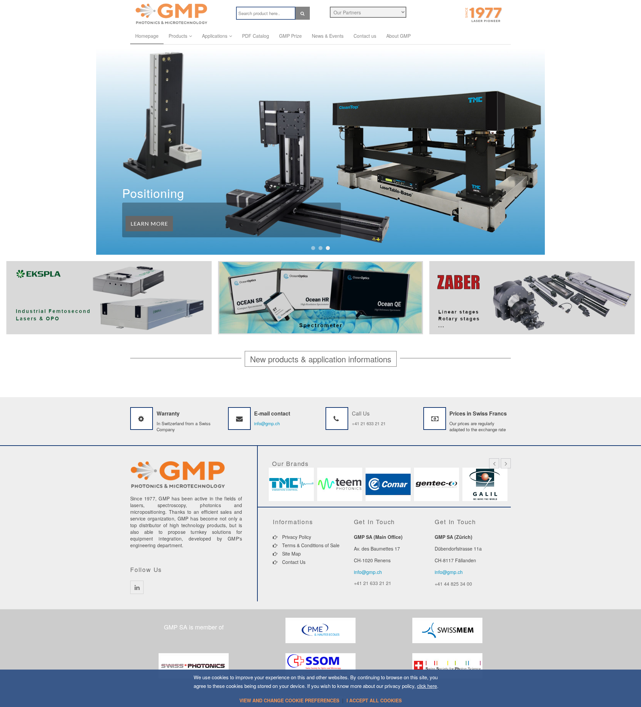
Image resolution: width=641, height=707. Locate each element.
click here (427, 686)
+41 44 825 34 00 (453, 583)
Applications (214, 35)
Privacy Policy (296, 537)
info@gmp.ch (267, 423)
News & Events (328, 35)
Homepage (147, 35)
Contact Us (293, 562)
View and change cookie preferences (289, 700)
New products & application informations (320, 359)
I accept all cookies (374, 700)
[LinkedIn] (137, 587)
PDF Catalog (255, 35)
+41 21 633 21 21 (369, 423)
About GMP (398, 35)
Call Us (361, 413)
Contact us (365, 35)
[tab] (321, 359)
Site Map (291, 553)
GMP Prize (290, 35)
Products (178, 35)
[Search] (302, 13)
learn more (149, 223)
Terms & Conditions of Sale (310, 545)
